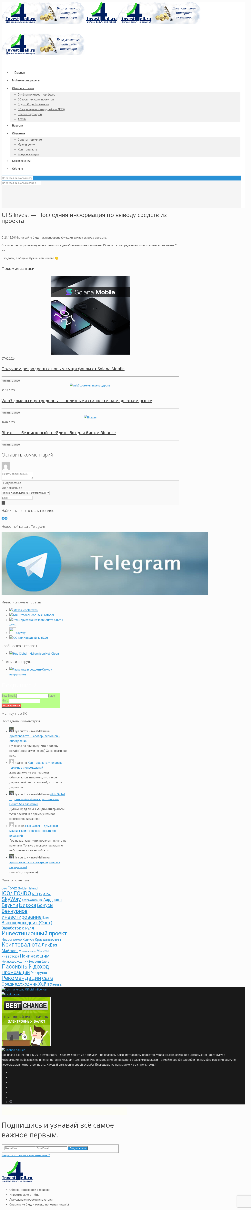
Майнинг (10, 950)
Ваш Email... (9, 695)
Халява (56, 984)
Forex (12, 888)
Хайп (43, 984)
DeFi (4, 888)
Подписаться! (78, 1148)
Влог (45, 917)
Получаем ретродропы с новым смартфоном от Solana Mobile (63, 368)
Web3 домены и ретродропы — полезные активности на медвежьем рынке (77, 400)
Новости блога (39, 961)
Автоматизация (32, 900)
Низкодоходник (15, 961)
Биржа (27, 905)
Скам (47, 978)
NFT (35, 894)
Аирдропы (52, 899)
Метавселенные (27, 951)
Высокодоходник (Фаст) (27, 922)
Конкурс (28, 939)
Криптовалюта (21, 944)
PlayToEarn (45, 894)
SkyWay (11, 899)
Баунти (10, 905)
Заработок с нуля (18, 928)
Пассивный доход (25, 966)
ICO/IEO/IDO (16, 893)
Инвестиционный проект (34, 933)
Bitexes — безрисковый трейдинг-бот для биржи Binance (59, 432)
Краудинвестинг (48, 939)
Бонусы (45, 905)
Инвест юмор (12, 939)
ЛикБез (49, 945)
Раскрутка (39, 973)
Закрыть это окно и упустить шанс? (26, 1155)
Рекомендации (21, 978)
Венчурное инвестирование (22, 914)
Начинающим (34, 956)
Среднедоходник (19, 984)
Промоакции (16, 972)
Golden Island (28, 888)
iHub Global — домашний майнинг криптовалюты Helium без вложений (37, 799)
